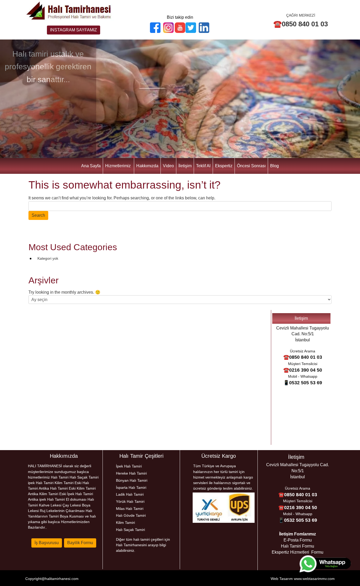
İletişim (185, 166)
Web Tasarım (282, 579)
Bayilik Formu (80, 542)
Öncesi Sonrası (251, 166)
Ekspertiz (223, 166)
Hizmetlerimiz (118, 166)
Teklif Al (203, 166)
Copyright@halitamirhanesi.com (52, 579)
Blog (274, 166)
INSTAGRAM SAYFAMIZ (73, 30)
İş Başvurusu (47, 542)
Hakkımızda (147, 166)
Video (168, 166)
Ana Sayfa (91, 166)
